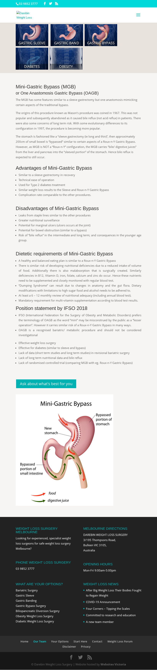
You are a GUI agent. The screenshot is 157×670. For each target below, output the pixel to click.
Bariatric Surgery (27, 590)
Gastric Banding (26, 600)
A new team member (100, 622)
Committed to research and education (111, 615)
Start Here (80, 641)
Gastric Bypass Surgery (31, 606)
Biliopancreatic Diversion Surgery (38, 611)
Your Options (60, 641)
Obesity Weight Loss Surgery (34, 616)
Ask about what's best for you (46, 383)
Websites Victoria (113, 664)
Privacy (86, 646)
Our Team (39, 641)
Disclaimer (69, 646)
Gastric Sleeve (25, 595)
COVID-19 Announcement (103, 602)
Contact (97, 641)
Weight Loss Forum (119, 641)
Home (24, 641)
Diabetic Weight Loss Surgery (35, 621)
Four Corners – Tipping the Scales (108, 608)
